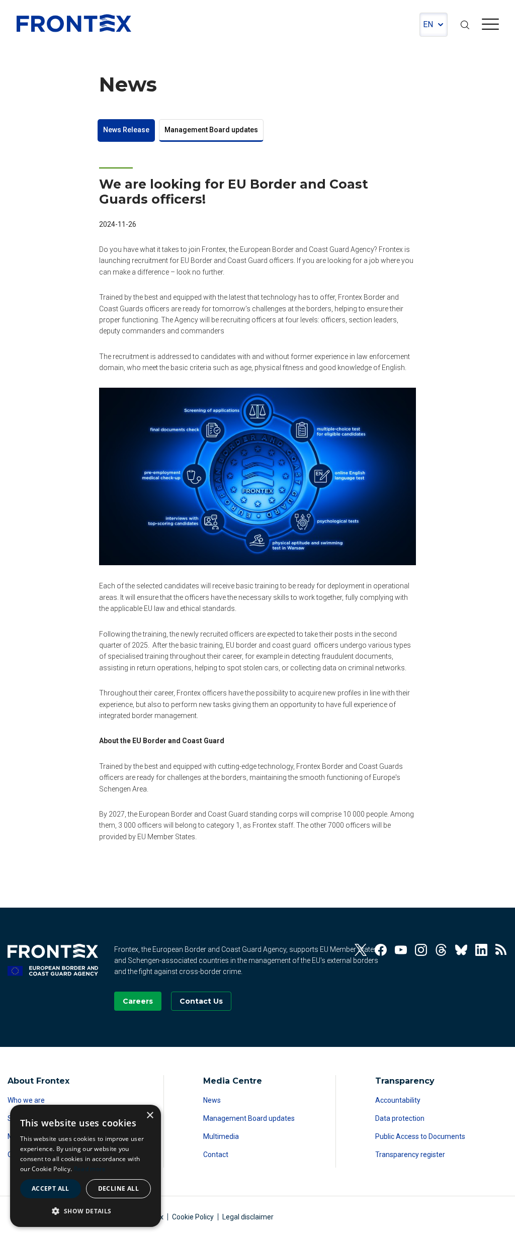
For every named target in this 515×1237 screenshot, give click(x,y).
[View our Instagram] (421, 950)
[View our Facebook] (381, 950)
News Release (126, 130)
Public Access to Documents (420, 1136)
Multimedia (221, 1136)
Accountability (397, 1100)
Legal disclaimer (248, 1217)
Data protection (399, 1118)
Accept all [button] (50, 1188)
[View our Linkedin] (481, 950)
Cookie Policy (193, 1217)
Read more (90, 1169)
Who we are (26, 1100)
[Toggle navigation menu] (490, 25)
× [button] (149, 1115)
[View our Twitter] (361, 950)
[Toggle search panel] (465, 25)
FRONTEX (74, 23)
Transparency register (410, 1155)
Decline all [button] (118, 1188)
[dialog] (85, 1166)
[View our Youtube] (401, 950)
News (212, 1100)
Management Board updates (211, 130)
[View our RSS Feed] (501, 950)
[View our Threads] (441, 950)
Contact (215, 1155)
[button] (85, 1211)
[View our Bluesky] (461, 950)
